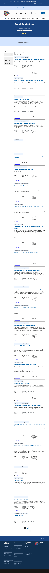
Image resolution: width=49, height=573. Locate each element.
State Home (6, 563)
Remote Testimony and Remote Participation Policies (17, 549)
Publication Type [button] (7, 60)
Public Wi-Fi (16, 558)
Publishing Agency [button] (6, 54)
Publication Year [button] (7, 63)
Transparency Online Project (8, 565)
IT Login (25, 556)
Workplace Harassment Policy (18, 564)
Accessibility (6, 546)
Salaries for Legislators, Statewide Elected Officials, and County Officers (8, 560)
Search (43, 13)
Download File (17, 75)
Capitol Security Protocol (8, 548)
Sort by (15, 51)
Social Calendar (27, 548)
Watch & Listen (42, 7)
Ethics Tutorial (26, 546)
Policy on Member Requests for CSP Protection (28, 554)
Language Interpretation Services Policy (18, 546)
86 (35, 528)
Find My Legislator (34, 7)
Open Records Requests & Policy (18, 554)
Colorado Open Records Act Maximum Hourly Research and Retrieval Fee (8, 552)
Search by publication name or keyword (24, 28)
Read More (37, 1)
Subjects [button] (6, 57)
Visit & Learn (26, 7)
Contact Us (38, 551)
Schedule (19, 7)
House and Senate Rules (28, 551)
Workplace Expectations (18, 561)
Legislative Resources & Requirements (7, 556)
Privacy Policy (16, 556)
